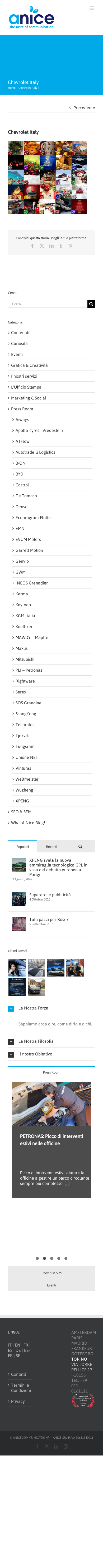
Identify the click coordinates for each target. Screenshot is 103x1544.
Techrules (25, 724)
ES (10, 1350)
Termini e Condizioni (20, 1388)
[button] (51, 1008)
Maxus (22, 648)
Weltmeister (27, 779)
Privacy (18, 1401)
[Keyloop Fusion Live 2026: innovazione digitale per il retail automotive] (36, 967)
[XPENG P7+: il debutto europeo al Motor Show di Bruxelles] (55, 967)
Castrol (22, 484)
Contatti (18, 1374)
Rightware (25, 681)
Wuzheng (24, 790)
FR (26, 1345)
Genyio (22, 561)
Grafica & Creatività (29, 365)
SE (18, 1355)
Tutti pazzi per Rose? (48, 919)
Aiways (22, 419)
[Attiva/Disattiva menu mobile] (92, 8)
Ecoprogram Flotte (33, 517)
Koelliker (24, 626)
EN (17, 1345)
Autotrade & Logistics (35, 452)
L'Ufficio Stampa (26, 387)
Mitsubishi (25, 659)
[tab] (51, 1072)
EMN (20, 528)
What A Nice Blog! (28, 822)
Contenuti (20, 332)
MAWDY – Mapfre (32, 637)
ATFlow (23, 441)
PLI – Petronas (29, 670)
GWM (21, 572)
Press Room (22, 408)
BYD (19, 474)
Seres (21, 691)
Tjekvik (22, 735)
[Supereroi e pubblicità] (19, 895)
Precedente (84, 107)
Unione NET (27, 757)
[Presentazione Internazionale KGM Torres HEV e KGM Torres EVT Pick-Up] (36, 986)
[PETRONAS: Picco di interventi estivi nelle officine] (51, 1104)
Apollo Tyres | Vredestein (39, 430)
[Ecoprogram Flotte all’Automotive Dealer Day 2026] (17, 986)
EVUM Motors (28, 539)
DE (18, 1350)
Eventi (17, 354)
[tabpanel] (51, 1172)
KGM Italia (25, 615)
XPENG (22, 800)
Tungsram (25, 746)
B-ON (21, 463)
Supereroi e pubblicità (50, 894)
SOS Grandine (28, 702)
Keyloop (23, 604)
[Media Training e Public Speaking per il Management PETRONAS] (75, 967)
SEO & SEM (21, 811)
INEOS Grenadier (32, 582)
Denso (21, 506)
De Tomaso (26, 495)
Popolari (22, 847)
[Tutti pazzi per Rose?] (19, 919)
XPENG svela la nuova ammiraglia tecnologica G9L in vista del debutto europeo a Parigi (58, 867)
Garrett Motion (29, 550)
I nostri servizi (24, 376)
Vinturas (23, 768)
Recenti (51, 847)
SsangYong (26, 713)
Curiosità (19, 343)
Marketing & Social (28, 398)
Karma (22, 593)
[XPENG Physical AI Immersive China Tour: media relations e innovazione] (17, 967)
